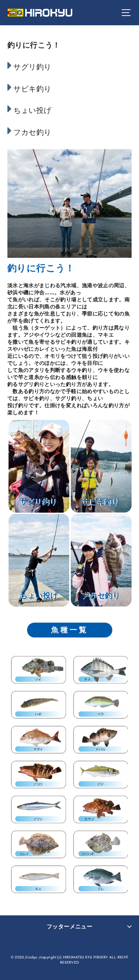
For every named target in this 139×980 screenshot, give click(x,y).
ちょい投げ (32, 110)
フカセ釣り (32, 132)
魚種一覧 (69, 629)
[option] (69, 203)
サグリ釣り (32, 67)
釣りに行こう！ (33, 45)
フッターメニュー (69, 926)
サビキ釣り (32, 89)
